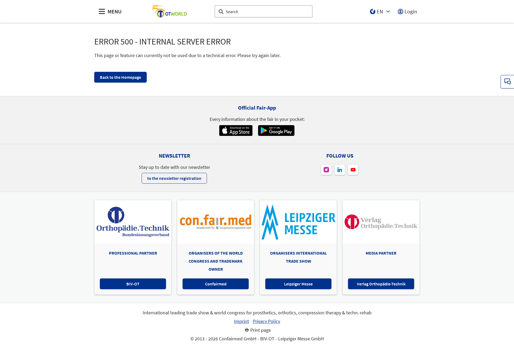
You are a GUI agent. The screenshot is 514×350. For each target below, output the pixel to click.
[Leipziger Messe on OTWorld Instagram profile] (326, 169)
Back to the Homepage (120, 77)
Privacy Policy (266, 321)
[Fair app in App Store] (235, 130)
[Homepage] (169, 11)
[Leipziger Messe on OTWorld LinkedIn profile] (339, 169)
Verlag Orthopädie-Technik (381, 283)
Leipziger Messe (298, 283)
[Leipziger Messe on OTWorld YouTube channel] (353, 169)
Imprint (241, 321)
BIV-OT (132, 283)
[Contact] (507, 81)
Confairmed (215, 283)
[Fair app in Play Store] (276, 130)
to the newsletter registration (174, 178)
